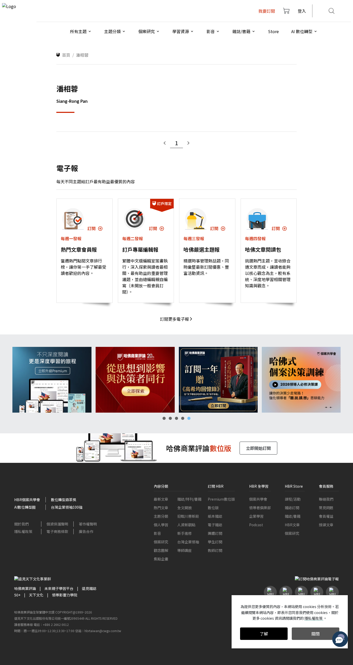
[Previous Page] (164, 143)
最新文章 (161, 499)
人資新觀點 (186, 524)
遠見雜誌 (89, 588)
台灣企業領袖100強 (66, 507)
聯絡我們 (326, 499)
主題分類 (161, 516)
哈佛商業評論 (25, 588)
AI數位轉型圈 (25, 507)
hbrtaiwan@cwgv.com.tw (103, 631)
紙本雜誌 (215, 516)
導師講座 (184, 550)
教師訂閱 (215, 550)
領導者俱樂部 (260, 507)
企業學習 (256, 516)
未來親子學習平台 (58, 588)
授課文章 (326, 524)
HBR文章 (292, 524)
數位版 (213, 507)
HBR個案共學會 (27, 499)
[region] (176, 380)
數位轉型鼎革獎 (63, 499)
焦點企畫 (161, 558)
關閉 (315, 634)
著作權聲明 (88, 524)
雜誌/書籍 (293, 516)
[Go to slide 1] (164, 418)
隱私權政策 (23, 531)
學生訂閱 (215, 541)
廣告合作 (86, 531)
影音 (157, 533)
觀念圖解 (161, 550)
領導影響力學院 (64, 594)
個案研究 (161, 541)
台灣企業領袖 (188, 541)
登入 (302, 11)
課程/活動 (293, 499)
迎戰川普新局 (188, 516)
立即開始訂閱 (258, 448)
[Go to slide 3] (176, 418)
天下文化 (36, 594)
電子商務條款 (57, 531)
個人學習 (161, 524)
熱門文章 (161, 507)
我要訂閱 (266, 11)
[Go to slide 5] (188, 418)
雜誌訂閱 (292, 507)
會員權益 (326, 516)
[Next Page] (188, 143)
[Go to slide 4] (182, 418)
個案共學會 (258, 499)
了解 (264, 634)
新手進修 (184, 533)
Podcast (256, 524)
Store (273, 31)
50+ (17, 594)
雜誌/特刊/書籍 (189, 499)
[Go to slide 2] (170, 418)
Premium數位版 (221, 499)
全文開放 (184, 507)
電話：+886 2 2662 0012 (51, 624)
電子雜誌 (215, 524)
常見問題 (326, 507)
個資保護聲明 (57, 524)
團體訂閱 (215, 533)
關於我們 (21, 524)
